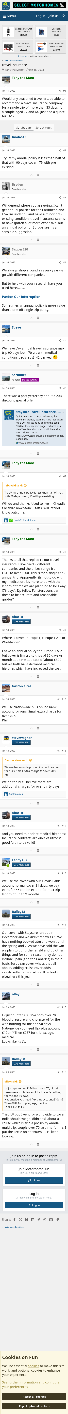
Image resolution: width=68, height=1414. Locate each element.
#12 (64, 825)
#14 (64, 924)
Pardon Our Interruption (21, 297)
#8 (64, 551)
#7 (64, 476)
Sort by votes (43, 127)
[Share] (59, 91)
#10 (64, 699)
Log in (36, 1205)
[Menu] (9, 16)
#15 (64, 1007)
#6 (64, 388)
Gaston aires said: (16, 760)
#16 (64, 1072)
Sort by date (24, 127)
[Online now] (8, 865)
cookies (33, 1366)
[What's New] (63, 16)
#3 (64, 197)
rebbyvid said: (13, 485)
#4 (64, 262)
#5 (64, 340)
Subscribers (23, 56)
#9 (64, 630)
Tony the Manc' (14, 70)
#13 (64, 873)
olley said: (11, 1081)
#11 (64, 750)
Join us (36, 1180)
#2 (64, 150)
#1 (64, 90)
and (25, 520)
